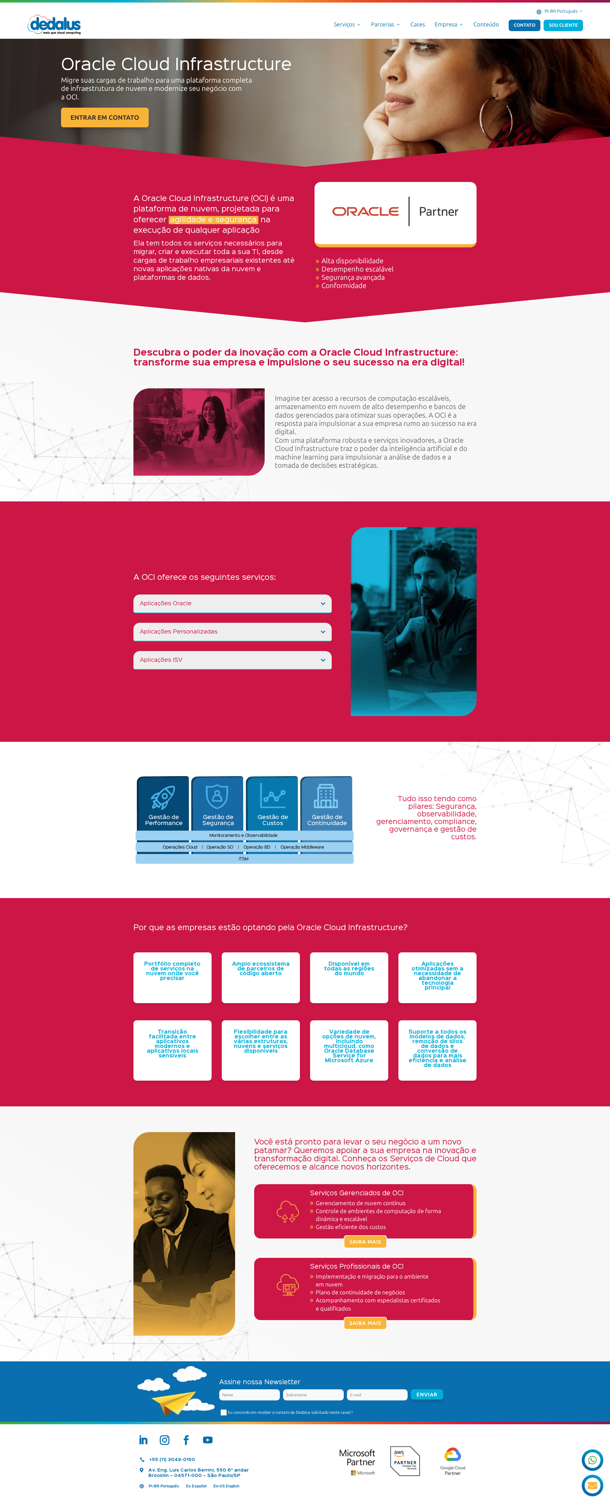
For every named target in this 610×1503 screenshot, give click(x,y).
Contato (524, 25)
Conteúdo (486, 24)
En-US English (226, 1486)
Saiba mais (365, 1242)
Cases (417, 24)
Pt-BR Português (564, 11)
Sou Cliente (563, 25)
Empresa (449, 24)
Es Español (196, 1486)
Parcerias (386, 24)
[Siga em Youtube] (207, 1440)
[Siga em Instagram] (164, 1440)
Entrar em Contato (105, 117)
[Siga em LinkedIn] (142, 1440)
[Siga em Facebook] (186, 1440)
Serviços (348, 24)
